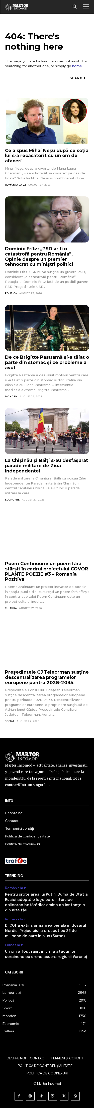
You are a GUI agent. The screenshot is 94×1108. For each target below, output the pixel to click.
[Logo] (17, 7)
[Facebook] (19, 1096)
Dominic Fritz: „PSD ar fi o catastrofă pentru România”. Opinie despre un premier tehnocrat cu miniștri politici (39, 256)
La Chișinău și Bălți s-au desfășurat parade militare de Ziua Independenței (46, 465)
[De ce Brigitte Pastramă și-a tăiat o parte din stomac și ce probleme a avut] (47, 328)
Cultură (11, 608)
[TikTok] (41, 1096)
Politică (11, 293)
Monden (11, 396)
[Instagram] (30, 1096)
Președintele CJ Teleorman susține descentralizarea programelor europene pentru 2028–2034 (47, 677)
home (77, 66)
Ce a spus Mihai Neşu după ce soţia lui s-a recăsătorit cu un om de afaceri (46, 156)
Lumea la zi (14, 945)
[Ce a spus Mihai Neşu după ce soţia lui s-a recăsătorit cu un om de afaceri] (47, 121)
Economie (12, 499)
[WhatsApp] (75, 1096)
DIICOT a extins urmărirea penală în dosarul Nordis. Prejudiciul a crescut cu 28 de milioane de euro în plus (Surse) (45, 931)
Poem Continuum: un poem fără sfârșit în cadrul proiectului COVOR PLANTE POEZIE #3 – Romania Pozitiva (46, 571)
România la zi (15, 184)
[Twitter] (64, 1096)
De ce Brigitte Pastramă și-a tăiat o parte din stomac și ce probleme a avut (47, 362)
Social (10, 721)
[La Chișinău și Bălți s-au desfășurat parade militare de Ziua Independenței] (47, 431)
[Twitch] (52, 1096)
